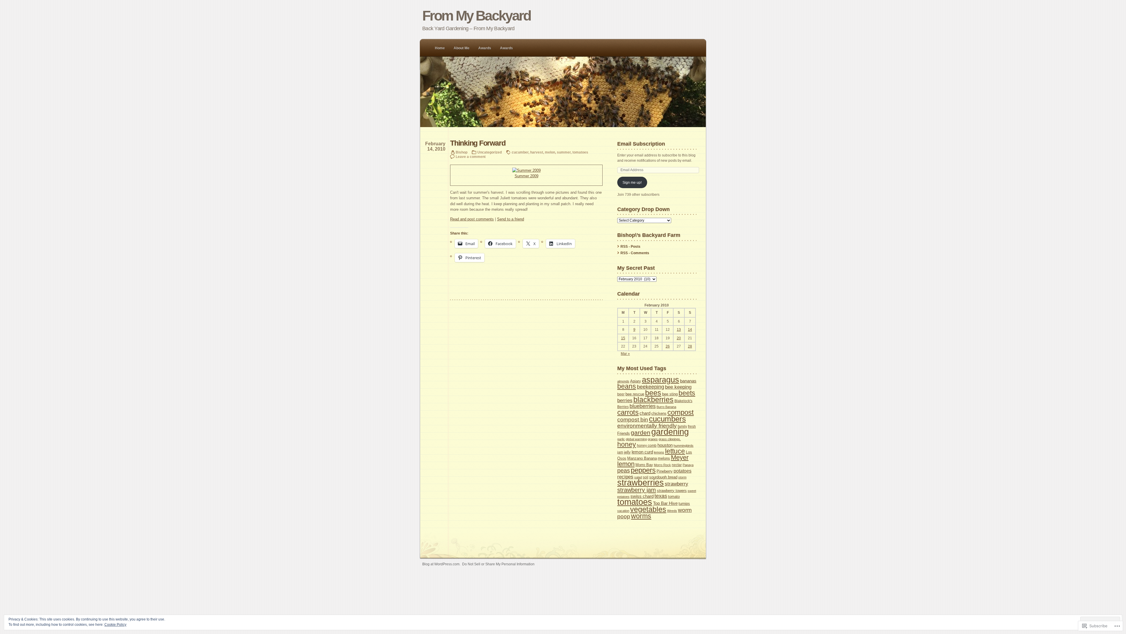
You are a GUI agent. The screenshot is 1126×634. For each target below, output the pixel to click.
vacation (623, 510)
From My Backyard (476, 15)
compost (680, 412)
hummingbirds (683, 445)
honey (626, 444)
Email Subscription (641, 144)
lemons (659, 452)
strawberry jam (636, 490)
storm (682, 477)
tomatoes (580, 152)
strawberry (676, 484)
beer (621, 394)
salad (638, 477)
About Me (461, 48)
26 (668, 346)
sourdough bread (663, 477)
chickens (659, 413)
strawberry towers (672, 490)
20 (679, 338)
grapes (653, 439)
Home (440, 48)
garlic (621, 439)
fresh (692, 426)
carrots (628, 412)
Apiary (635, 381)
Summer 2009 (526, 176)
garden (640, 432)
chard (645, 413)
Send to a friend (510, 219)
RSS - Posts (630, 247)
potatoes (682, 470)
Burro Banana (666, 407)
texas (660, 496)
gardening (670, 431)
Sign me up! (632, 183)
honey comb (647, 446)
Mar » (625, 354)
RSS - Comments (634, 253)
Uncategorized (489, 152)
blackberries (653, 400)
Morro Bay (644, 465)
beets (687, 393)
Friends (623, 433)
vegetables (648, 509)
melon (550, 152)
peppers (643, 470)
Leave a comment (471, 156)
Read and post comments (472, 219)
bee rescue (634, 394)
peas (623, 470)
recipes (625, 477)
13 (679, 330)
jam (620, 452)
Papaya (688, 465)
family (682, 426)
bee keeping (678, 387)
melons (664, 458)
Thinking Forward (477, 143)
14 (690, 330)
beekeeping (650, 387)
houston (665, 445)
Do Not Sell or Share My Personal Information (498, 564)
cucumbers (667, 419)
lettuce (675, 451)
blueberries (643, 406)
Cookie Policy (115, 625)
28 (690, 346)
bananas (688, 380)
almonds (623, 381)
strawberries (640, 482)
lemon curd (642, 451)
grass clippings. (670, 439)
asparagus (660, 379)
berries (624, 400)
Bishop (461, 152)
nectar (677, 465)
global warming (636, 439)
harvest (536, 152)
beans (626, 386)
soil (645, 477)
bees (653, 393)
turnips (684, 503)
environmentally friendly (647, 426)
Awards (484, 48)
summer (564, 152)
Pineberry (665, 471)
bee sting (670, 394)
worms (641, 516)
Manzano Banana (642, 458)
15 (623, 338)
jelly (627, 452)
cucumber (520, 152)
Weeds (672, 510)
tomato (674, 496)
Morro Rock (662, 465)
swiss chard (642, 496)
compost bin (632, 420)
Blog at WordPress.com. (441, 564)
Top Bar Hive (665, 503)
